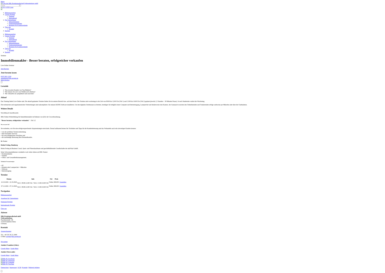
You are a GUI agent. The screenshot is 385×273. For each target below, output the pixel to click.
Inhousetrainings (14, 22)
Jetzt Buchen (5, 69)
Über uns (8, 27)
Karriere (7, 31)
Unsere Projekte (10, 14)
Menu (3, 2)
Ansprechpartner (6, 231)
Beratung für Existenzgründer (18, 25)
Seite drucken (5, 80)
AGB (19, 267)
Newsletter (4, 242)
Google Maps (5, 248)
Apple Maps (14, 248)
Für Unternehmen (10, 20)
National (11, 16)
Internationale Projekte (8, 205)
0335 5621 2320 (6, 76)
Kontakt (11, 29)
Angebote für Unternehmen (9, 198)
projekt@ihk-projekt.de (13, 236)
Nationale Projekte (7, 202)
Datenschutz (5, 267)
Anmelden (63, 182)
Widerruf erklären (34, 267)
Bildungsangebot (10, 13)
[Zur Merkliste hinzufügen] (1, 82)
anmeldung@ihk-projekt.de (9, 78)
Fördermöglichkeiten (15, 23)
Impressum (13, 267)
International (13, 18)
